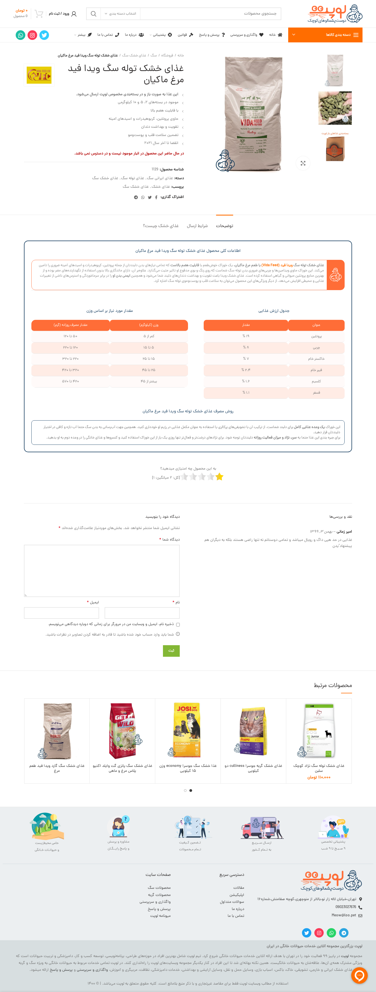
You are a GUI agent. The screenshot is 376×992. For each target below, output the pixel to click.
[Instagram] (32, 35)
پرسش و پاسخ (61, 970)
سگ (154, 55)
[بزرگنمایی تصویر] (303, 163)
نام (176, 603)
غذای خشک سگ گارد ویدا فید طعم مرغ (57, 769)
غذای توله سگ (132, 178)
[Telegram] (136, 197)
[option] (335, 70)
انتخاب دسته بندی (122, 14)
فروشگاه (167, 55)
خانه (181, 55)
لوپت (345, 956)
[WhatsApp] (20, 35)
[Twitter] (44, 35)
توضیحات (224, 226)
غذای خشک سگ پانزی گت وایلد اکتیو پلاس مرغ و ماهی (122, 769)
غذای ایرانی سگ (160, 178)
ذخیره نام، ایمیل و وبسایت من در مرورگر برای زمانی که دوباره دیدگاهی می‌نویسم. (111, 624)
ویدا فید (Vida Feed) (277, 265)
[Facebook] (156, 197)
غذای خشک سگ (134, 55)
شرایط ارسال (197, 226)
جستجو (93, 13)
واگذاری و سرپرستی (92, 970)
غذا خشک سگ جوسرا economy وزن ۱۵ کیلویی (188, 769)
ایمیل (93, 603)
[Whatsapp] (331, 933)
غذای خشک (161, 187)
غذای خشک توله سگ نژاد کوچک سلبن (318, 769)
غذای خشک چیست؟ (161, 226)
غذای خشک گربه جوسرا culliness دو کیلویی (253, 769)
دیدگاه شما (169, 540)
